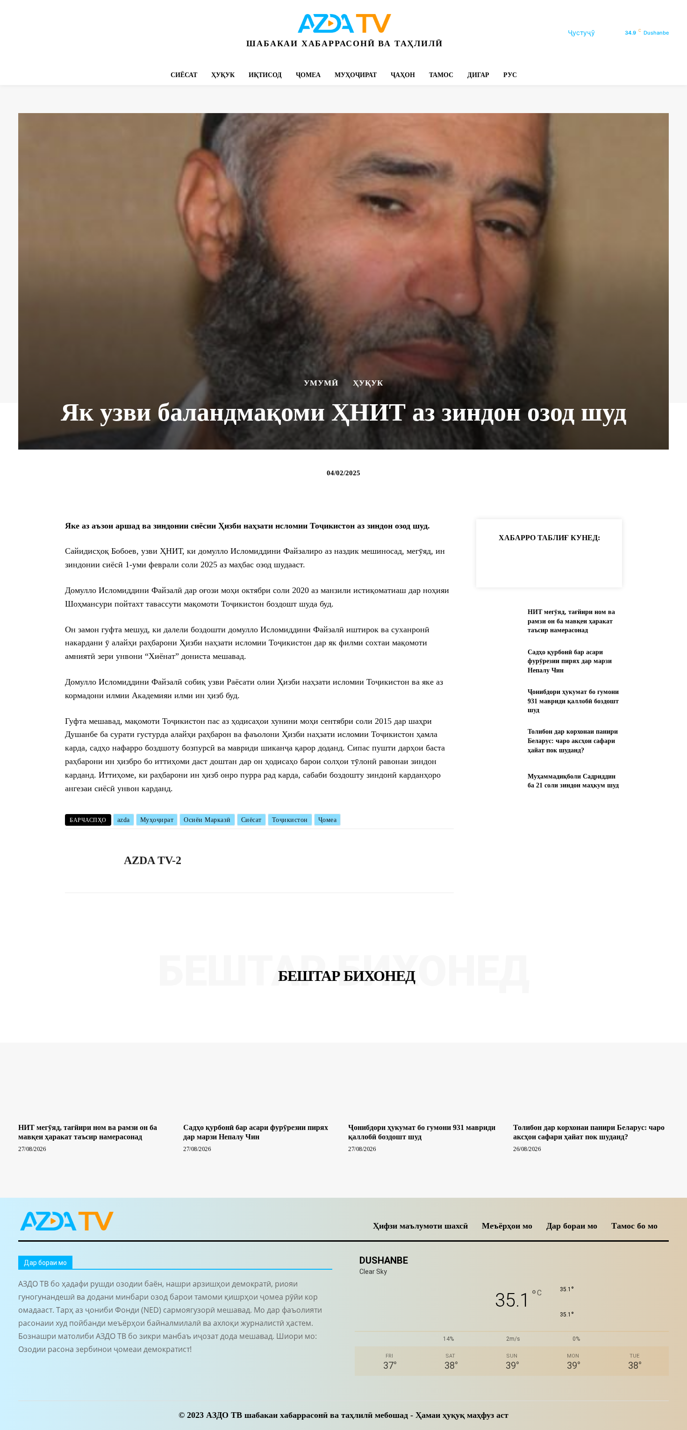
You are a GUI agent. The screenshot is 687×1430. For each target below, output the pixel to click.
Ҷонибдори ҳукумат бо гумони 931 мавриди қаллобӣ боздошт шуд (573, 701)
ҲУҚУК (368, 383)
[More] (648, 560)
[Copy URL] (496, 560)
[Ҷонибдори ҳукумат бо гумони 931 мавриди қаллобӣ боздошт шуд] (498, 701)
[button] (592, 32)
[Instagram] (47, 33)
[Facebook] (26, 33)
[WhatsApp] (131, 33)
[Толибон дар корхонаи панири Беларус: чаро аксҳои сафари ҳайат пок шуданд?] (498, 741)
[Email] (625, 560)
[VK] (604, 560)
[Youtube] (152, 33)
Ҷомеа (327, 819)
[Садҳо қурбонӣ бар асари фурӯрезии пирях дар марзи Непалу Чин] (498, 661)
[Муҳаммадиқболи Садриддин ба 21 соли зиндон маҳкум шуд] (498, 780)
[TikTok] (89, 33)
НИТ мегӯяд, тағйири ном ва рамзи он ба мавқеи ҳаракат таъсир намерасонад (571, 621)
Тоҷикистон (290, 819)
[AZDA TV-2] (87, 860)
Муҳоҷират (157, 819)
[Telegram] (68, 33)
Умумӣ (321, 383)
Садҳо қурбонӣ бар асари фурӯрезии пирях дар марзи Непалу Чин (570, 661)
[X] (110, 33)
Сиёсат (251, 819)
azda (123, 819)
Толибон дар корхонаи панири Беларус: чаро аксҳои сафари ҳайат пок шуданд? (573, 740)
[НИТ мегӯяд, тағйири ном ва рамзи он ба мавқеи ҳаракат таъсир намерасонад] (498, 621)
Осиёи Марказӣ (207, 819)
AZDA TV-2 (152, 860)
